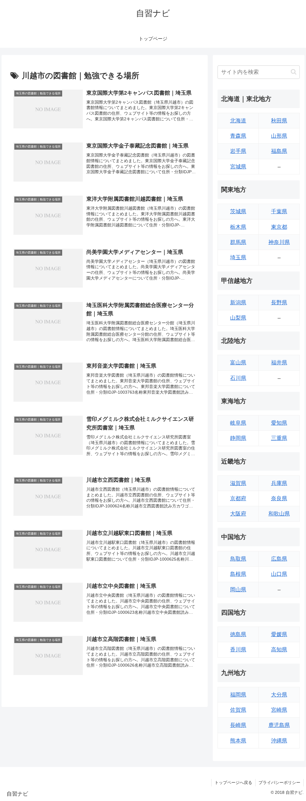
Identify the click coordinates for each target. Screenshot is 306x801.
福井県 (279, 363)
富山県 (238, 363)
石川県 (238, 378)
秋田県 (279, 121)
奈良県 (279, 498)
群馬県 (238, 242)
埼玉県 (238, 257)
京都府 (238, 498)
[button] (293, 71)
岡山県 (238, 590)
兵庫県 (279, 483)
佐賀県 (238, 710)
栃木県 (238, 227)
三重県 (279, 438)
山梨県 (238, 318)
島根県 (238, 574)
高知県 (279, 650)
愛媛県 (279, 634)
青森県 (238, 136)
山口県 (279, 574)
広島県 (279, 559)
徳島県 (238, 634)
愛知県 (279, 423)
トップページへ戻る (233, 782)
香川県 (238, 650)
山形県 (279, 136)
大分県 (279, 695)
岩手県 (238, 151)
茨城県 (238, 211)
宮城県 (238, 167)
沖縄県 (279, 741)
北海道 (238, 121)
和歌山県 (279, 514)
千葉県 (279, 211)
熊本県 (238, 741)
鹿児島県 (279, 725)
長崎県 (238, 725)
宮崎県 (279, 710)
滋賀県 (238, 483)
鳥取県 (238, 559)
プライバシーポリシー (279, 782)
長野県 (279, 303)
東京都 (279, 227)
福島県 (279, 151)
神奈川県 (279, 242)
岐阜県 (238, 423)
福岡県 (238, 695)
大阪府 (238, 514)
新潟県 (238, 303)
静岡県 (238, 438)
